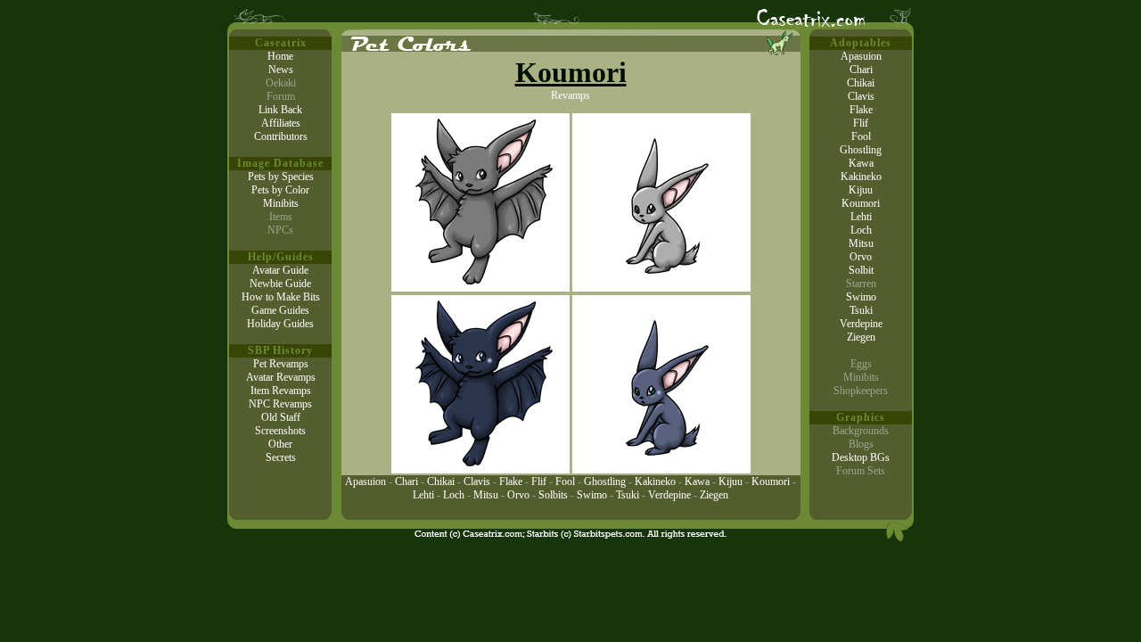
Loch (453, 495)
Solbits (553, 495)
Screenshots (280, 430)
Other (280, 444)
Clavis (477, 481)
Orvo (518, 495)
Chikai (441, 481)
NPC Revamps (280, 404)
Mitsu (485, 495)
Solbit (861, 270)
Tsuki (627, 495)
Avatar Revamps (281, 377)
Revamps (570, 95)
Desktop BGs (861, 457)
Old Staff (280, 417)
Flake (510, 481)
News (280, 69)
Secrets (281, 457)
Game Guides (280, 310)
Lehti (423, 495)
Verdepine (669, 495)
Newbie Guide (280, 283)
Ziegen (714, 495)
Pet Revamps (280, 364)
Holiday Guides (280, 323)
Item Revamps (280, 390)
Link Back (280, 109)
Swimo (592, 495)
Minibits (281, 203)
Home (280, 56)
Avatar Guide (280, 270)
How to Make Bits (281, 297)
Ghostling (605, 481)
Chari (406, 481)
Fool (565, 481)
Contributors (281, 136)
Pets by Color (280, 190)
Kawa (697, 481)
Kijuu (730, 481)
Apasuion (365, 481)
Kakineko (655, 481)
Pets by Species (281, 176)
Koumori (770, 481)
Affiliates (280, 123)
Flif (538, 481)
